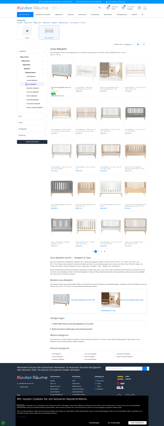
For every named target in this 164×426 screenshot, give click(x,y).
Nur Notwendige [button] (114, 423)
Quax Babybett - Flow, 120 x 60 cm (85, 167)
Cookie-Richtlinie (21, 417)
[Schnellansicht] (72, 60)
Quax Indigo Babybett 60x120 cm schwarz (61, 205)
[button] (128, 44)
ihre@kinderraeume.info (26, 383)
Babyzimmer (37, 22)
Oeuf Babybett (103, 339)
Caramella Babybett (90, 359)
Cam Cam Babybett (90, 354)
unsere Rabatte (55, 392)
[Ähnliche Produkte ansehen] (72, 69)
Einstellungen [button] (94, 423)
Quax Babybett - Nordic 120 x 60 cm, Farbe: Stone (110, 130)
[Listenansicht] (144, 44)
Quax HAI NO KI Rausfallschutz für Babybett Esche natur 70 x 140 (135, 205)
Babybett (54, 22)
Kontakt (52, 381)
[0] (108, 7)
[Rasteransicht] (138, 44)
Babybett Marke (63, 22)
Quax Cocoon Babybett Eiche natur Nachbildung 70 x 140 (109, 88)
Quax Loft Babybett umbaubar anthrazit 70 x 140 (60, 242)
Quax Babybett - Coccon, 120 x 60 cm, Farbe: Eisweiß (61, 167)
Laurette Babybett (57, 356)
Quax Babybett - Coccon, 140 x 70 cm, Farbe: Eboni (135, 130)
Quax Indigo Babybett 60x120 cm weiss (110, 205)
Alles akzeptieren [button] (137, 423)
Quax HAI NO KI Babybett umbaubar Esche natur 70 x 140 (134, 167)
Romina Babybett (89, 356)
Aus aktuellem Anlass (78, 394)
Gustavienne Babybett (123, 354)
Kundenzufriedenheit (56, 394)
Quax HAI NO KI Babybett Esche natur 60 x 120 (85, 205)
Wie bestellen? (54, 389)
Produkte (19, 22)
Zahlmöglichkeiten (77, 392)
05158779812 (24, 387)
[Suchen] (99, 8)
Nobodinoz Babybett (58, 359)
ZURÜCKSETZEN (32, 142)
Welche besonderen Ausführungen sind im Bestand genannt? (72, 329)
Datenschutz (76, 383)
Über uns (53, 383)
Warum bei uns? (55, 386)
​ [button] (144, 369)
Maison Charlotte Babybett (125, 356)
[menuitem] (25, 14)
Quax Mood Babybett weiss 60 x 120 (61, 88)
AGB (73, 381)
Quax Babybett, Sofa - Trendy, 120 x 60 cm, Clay (85, 242)
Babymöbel (46, 22)
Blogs (18, 395)
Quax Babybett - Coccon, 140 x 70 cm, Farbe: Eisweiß (110, 242)
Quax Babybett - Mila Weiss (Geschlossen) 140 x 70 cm (84, 88)
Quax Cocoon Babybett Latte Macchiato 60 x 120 (134, 242)
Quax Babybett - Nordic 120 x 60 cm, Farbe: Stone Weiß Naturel (61, 130)
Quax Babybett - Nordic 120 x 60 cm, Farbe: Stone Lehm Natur (86, 130)
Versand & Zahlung (78, 389)
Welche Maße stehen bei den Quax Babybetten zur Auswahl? (73, 324)
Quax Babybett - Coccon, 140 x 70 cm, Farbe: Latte (110, 167)
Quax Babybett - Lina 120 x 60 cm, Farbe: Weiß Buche (135, 88)
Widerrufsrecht (76, 386)
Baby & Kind (28, 22)
